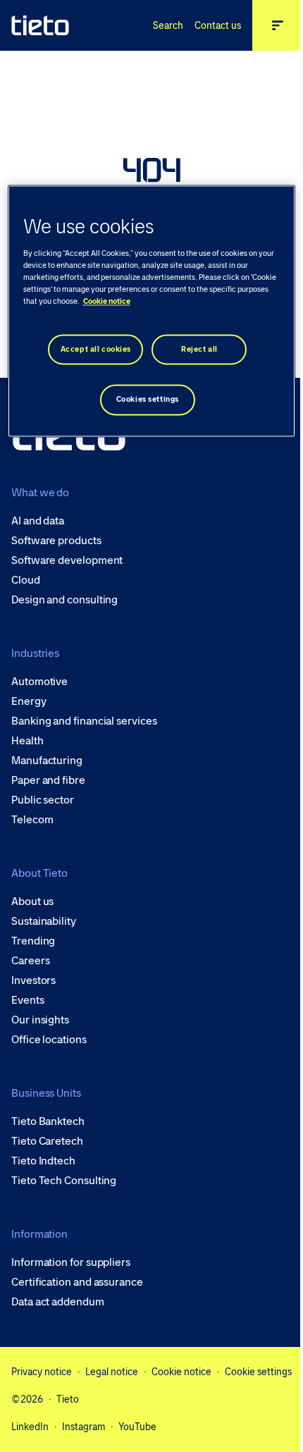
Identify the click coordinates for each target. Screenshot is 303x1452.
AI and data (37, 521)
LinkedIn (30, 1426)
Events (27, 1000)
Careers (30, 960)
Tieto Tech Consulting (63, 1180)
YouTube (137, 1426)
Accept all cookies (96, 349)
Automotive (39, 681)
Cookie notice (181, 1371)
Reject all (199, 349)
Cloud (25, 580)
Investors (33, 980)
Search (168, 25)
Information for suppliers (70, 1262)
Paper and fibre (48, 780)
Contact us (217, 25)
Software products (56, 540)
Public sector (42, 800)
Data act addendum (57, 1302)
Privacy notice (41, 1371)
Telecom (32, 819)
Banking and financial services (84, 721)
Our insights (40, 1020)
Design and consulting (64, 599)
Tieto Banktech (48, 1121)
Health (27, 740)
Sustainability (43, 921)
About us (32, 901)
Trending (33, 941)
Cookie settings (258, 1371)
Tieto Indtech (43, 1161)
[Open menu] (277, 25)
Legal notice (111, 1371)
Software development (67, 560)
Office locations (49, 1039)
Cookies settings (147, 400)
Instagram (83, 1426)
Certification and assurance (77, 1282)
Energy (29, 701)
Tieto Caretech (47, 1141)
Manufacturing (46, 760)
